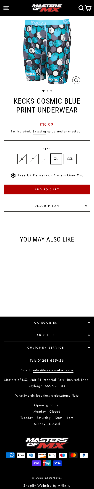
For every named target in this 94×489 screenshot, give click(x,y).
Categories (45, 323)
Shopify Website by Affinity (47, 485)
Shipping (39, 131)
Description (47, 206)
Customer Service (45, 347)
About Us (46, 335)
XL (56, 158)
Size (47, 149)
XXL (70, 158)
